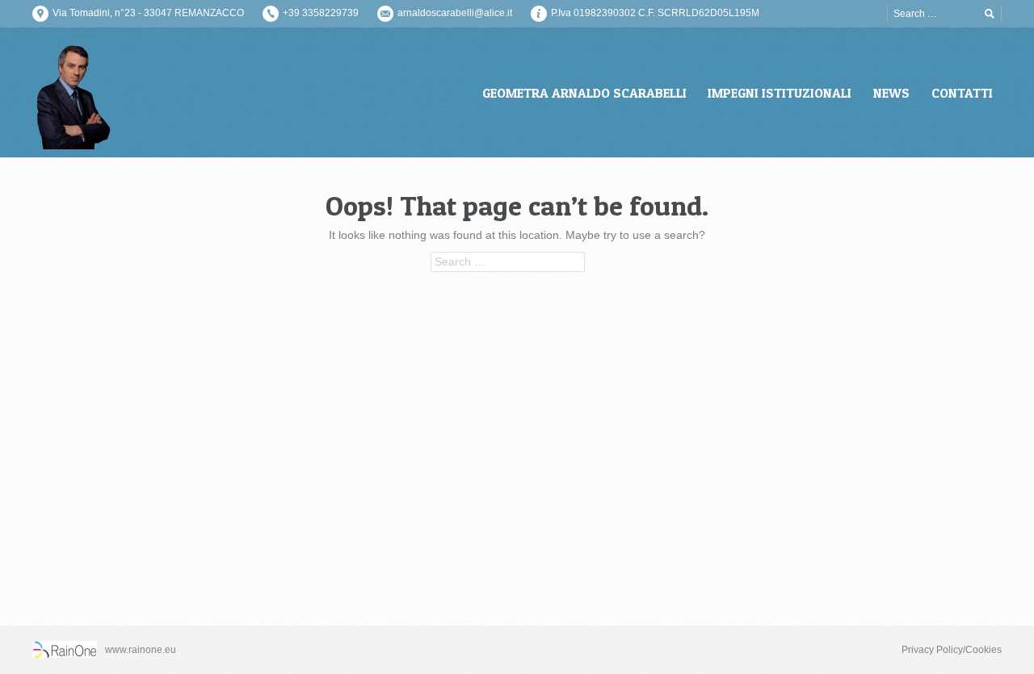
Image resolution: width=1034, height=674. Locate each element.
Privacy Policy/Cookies (952, 649)
